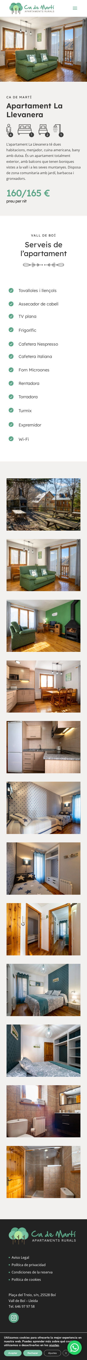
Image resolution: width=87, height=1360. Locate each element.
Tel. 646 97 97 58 (22, 1306)
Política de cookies (26, 1279)
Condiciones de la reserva (32, 1272)
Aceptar (12, 1353)
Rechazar (32, 1353)
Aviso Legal (20, 1257)
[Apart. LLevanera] (43, 529)
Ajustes (52, 1353)
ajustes (54, 1345)
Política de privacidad (29, 1265)
